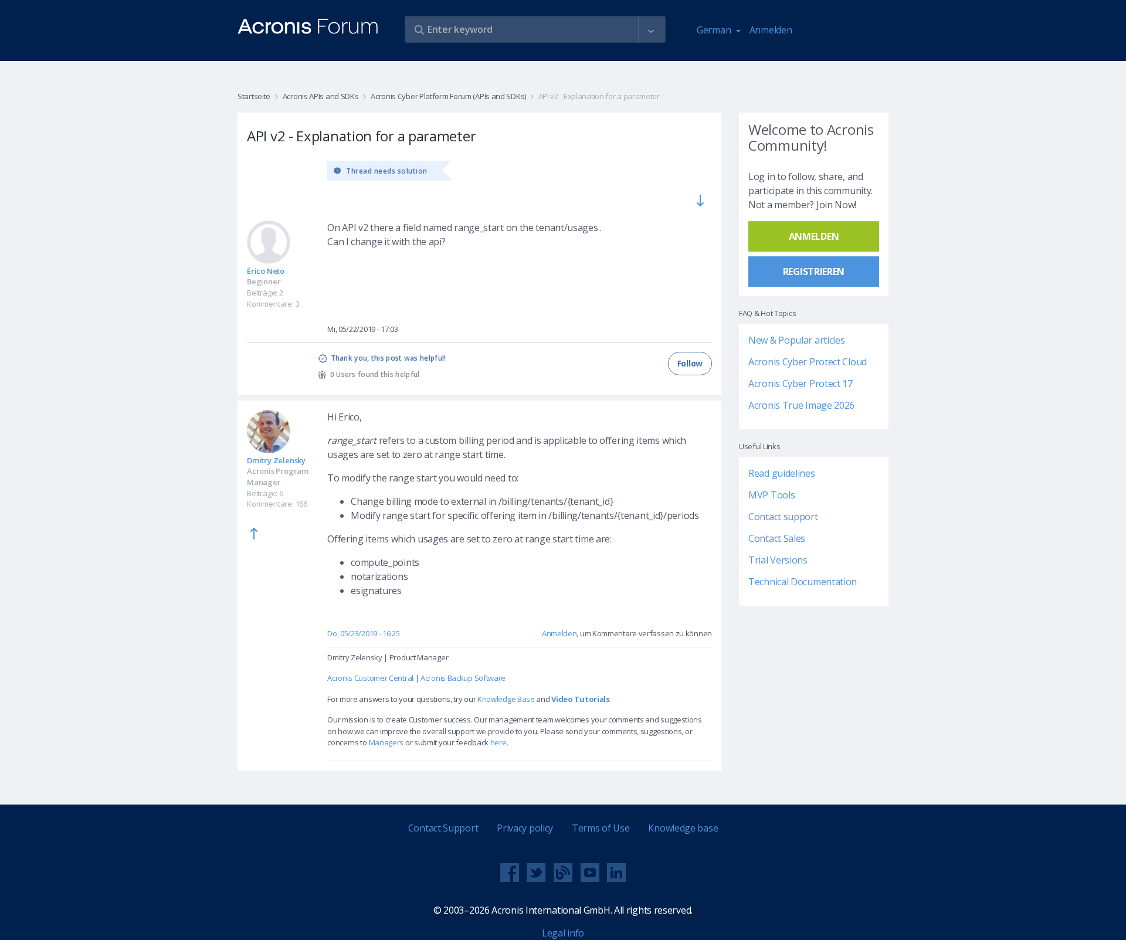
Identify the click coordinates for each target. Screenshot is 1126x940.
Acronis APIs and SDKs (320, 96)
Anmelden (770, 29)
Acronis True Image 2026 (801, 405)
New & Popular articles (796, 340)
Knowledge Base (506, 699)
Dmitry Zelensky (276, 460)
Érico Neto (265, 271)
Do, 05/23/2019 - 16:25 (363, 633)
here (498, 742)
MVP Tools (771, 494)
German (715, 29)
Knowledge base (683, 828)
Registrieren (813, 271)
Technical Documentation (802, 581)
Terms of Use (600, 828)
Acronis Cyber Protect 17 (800, 383)
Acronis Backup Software (463, 678)
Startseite (254, 96)
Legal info (563, 933)
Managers (386, 742)
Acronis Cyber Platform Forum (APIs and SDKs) (448, 96)
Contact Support (443, 828)
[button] (651, 30)
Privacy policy (525, 828)
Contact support (783, 516)
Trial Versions (778, 560)
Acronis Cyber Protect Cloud (807, 361)
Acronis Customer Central (370, 678)
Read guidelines (781, 473)
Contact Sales (776, 538)
